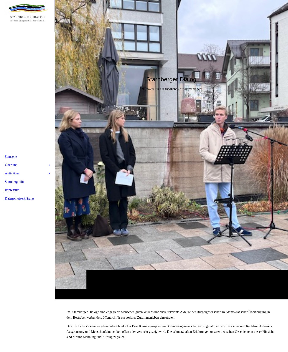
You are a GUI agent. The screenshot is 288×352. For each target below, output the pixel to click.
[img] (171, 149)
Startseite (11, 156)
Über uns (11, 165)
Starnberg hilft (14, 181)
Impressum (12, 190)
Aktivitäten (12, 173)
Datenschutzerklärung (19, 198)
